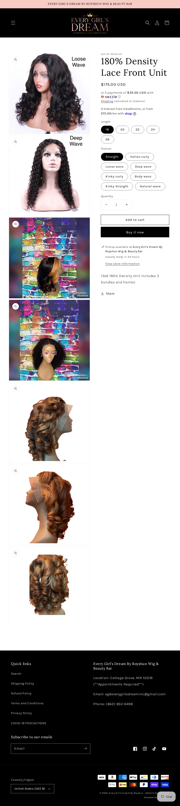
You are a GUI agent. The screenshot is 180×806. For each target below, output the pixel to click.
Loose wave (115, 166)
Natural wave (150, 186)
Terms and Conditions (27, 703)
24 (153, 129)
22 (138, 129)
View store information (122, 264)
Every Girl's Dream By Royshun (126, 793)
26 (108, 139)
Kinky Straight (117, 186)
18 (107, 129)
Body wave (143, 176)
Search (16, 674)
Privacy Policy (21, 713)
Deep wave (143, 166)
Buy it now (135, 232)
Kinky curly (114, 176)
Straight (112, 157)
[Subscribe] (85, 748)
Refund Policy (21, 693)
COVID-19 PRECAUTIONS (28, 723)
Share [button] (110, 293)
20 (122, 129)
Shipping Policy (22, 683)
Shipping (107, 101)
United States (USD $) (29, 788)
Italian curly (139, 157)
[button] (13, 23)
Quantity (107, 196)
